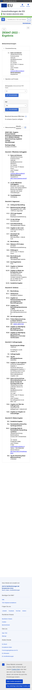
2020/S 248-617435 (18, 324)
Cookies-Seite (16, 669)
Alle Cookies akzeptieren (14, 681)
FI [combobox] (6, 91)
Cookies (4, 622)
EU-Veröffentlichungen (8, 656)
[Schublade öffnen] (4, 29)
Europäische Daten (7, 647)
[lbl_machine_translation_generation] (26, 116)
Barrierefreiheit (6, 625)
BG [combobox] (7, 105)
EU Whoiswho (5, 653)
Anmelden (22, 6)
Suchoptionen (27, 23)
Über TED (4, 633)
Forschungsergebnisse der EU (10, 650)
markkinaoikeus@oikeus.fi (17, 446)
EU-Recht (4, 644)
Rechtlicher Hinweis (7, 619)
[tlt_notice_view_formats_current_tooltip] (25, 127)
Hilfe (3, 599)
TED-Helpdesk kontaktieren (9, 602)
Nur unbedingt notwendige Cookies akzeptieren (18, 686)
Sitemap (4, 636)
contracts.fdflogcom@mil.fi (17, 71)
